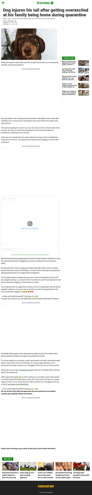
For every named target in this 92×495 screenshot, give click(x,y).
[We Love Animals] (45, 3)
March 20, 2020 (32, 296)
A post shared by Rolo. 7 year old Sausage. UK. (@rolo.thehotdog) (30, 254)
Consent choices (46, 492)
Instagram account (26, 370)
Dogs (9, 18)
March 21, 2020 (32, 389)
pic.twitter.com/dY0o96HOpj (18, 384)
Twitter (23, 268)
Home (4, 18)
